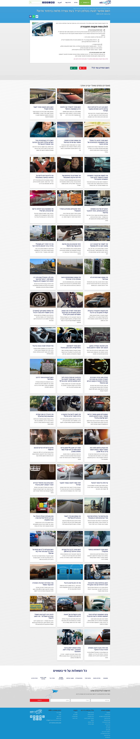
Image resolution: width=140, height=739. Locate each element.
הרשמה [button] (40, 700)
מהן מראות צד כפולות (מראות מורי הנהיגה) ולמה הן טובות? (97, 517)
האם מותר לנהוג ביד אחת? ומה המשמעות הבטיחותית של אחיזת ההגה (98, 142)
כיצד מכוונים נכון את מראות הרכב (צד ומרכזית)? (71, 245)
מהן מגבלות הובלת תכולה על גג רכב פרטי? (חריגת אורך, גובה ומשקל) (43, 518)
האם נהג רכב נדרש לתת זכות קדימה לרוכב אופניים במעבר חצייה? (98, 109)
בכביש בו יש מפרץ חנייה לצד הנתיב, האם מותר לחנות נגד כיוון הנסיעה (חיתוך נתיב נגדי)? (70, 379)
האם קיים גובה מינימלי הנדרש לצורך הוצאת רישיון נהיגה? (43, 484)
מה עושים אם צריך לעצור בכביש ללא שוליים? (72, 517)
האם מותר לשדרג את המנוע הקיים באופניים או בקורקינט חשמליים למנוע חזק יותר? (71, 312)
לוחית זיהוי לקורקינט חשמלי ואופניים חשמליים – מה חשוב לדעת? (43, 616)
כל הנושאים (86, 2)
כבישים (92, 720)
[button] (37, 16)
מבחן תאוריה (74, 716)
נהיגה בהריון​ (107, 714)
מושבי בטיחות (70, 678)
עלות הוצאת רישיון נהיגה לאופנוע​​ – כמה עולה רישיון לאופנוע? (72, 650)
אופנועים (105, 678)
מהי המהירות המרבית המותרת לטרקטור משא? (42, 584)
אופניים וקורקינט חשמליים (104, 716)
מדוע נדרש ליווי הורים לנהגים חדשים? (43, 449)
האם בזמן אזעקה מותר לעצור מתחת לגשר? (43, 108)
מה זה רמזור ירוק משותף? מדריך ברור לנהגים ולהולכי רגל (42, 245)
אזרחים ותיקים (107, 735)
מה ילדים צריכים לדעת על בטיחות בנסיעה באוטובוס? (44, 176)
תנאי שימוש (58, 718)
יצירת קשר (68, 2)
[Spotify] (45, 2)
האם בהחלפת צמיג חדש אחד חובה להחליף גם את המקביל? (97, 584)
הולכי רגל (52, 678)
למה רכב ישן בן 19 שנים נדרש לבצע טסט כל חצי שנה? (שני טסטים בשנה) (71, 449)
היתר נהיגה (75, 718)
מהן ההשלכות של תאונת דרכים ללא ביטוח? (72, 615)
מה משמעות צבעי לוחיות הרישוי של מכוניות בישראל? (42, 210)
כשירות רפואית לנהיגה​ (89, 718)
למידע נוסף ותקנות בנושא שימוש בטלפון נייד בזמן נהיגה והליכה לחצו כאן (91, 59)
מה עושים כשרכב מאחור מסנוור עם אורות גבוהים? (72, 141)
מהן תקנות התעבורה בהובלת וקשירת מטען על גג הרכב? (98, 312)
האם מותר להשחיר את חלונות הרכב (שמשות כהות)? (70, 108)
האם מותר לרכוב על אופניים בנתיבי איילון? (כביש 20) (71, 550)
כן (74, 68)
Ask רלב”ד (58, 712)
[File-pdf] (34, 719)
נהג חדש (108, 726)
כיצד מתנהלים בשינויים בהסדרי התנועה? (70, 210)
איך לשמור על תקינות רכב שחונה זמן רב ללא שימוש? (99, 245)
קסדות (76, 712)
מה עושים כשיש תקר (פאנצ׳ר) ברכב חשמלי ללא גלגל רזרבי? (43, 312)
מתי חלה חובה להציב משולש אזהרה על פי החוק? (98, 649)
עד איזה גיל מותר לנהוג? (99, 483)
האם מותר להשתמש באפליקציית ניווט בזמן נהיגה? (71, 347)
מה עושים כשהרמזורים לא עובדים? (99, 278)
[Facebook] (54, 2)
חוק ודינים (103, 8)
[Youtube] (51, 2)
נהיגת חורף (88, 678)
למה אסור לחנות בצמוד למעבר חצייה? (70, 484)
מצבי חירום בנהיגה (43, 678)
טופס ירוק (75, 714)
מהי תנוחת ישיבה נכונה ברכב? (43, 346)
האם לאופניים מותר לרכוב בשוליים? (44, 378)
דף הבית (108, 8)
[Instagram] (43, 716)
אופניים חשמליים (61, 678)
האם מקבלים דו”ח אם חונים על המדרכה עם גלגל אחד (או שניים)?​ (42, 551)
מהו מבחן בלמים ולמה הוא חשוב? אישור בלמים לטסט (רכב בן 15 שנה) (99, 449)
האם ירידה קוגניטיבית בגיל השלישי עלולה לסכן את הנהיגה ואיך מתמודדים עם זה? (42, 142)
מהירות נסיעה (96, 678)
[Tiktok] (43, 2)
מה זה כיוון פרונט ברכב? (72, 583)
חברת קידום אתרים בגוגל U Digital (53, 720)
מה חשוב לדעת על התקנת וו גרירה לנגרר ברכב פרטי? (71, 415)
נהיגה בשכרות (91, 716)
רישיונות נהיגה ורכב (106, 731)
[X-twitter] (37, 719)
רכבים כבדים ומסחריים (105, 733)
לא (84, 68)
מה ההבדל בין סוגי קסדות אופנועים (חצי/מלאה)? (44, 415)
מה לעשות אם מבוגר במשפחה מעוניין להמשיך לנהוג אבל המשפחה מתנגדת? (97, 177)
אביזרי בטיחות (91, 722)
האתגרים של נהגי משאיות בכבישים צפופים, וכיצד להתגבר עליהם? (97, 211)
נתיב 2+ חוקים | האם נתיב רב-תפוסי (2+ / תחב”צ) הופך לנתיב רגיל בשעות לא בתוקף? (43, 279)
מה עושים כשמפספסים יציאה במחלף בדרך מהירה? (71, 278)
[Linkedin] (47, 2)
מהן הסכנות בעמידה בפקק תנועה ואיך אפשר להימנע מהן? (97, 347)
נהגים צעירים (79, 678)
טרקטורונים (107, 737)
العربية (60, 2)
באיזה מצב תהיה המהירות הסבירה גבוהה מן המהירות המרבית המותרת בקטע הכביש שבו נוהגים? (97, 380)
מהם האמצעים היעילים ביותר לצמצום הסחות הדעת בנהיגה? (97, 615)
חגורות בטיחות (107, 720)
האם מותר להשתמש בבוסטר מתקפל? (98, 550)
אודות (75, 2)
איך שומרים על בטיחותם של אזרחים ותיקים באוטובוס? (71, 176)
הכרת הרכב (34, 678)
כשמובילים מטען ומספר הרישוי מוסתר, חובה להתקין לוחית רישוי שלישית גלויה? (97, 416)
